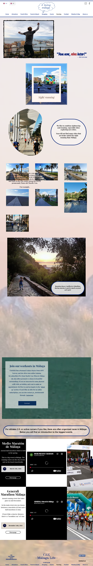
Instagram (29, 395)
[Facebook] (89, 3)
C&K (46, 555)
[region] (46, 84)
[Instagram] (85, 3)
